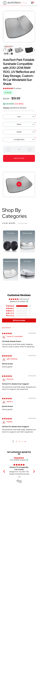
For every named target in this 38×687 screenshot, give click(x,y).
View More (9, 223)
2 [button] (16, 441)
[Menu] (4, 3)
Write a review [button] (19, 320)
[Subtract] (8, 149)
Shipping (6, 108)
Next (36, 27)
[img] (7, 333)
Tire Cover (10, 233)
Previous (2, 27)
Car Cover (27, 261)
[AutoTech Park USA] (18, 3)
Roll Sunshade (27, 233)
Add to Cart (19, 158)
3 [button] (19, 441)
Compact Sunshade (10, 261)
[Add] (29, 149)
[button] (33, 3)
